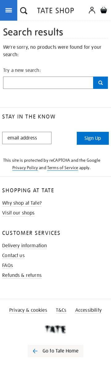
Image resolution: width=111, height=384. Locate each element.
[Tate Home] (55, 329)
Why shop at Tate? (22, 203)
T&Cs (61, 310)
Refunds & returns (22, 275)
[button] (24, 11)
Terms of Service (62, 167)
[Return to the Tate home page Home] (55, 11)
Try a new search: (22, 70)
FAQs (7, 265)
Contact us (13, 256)
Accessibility (88, 310)
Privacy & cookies (28, 310)
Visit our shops (18, 213)
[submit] (100, 83)
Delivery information (24, 246)
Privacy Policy (25, 167)
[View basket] (103, 10)
